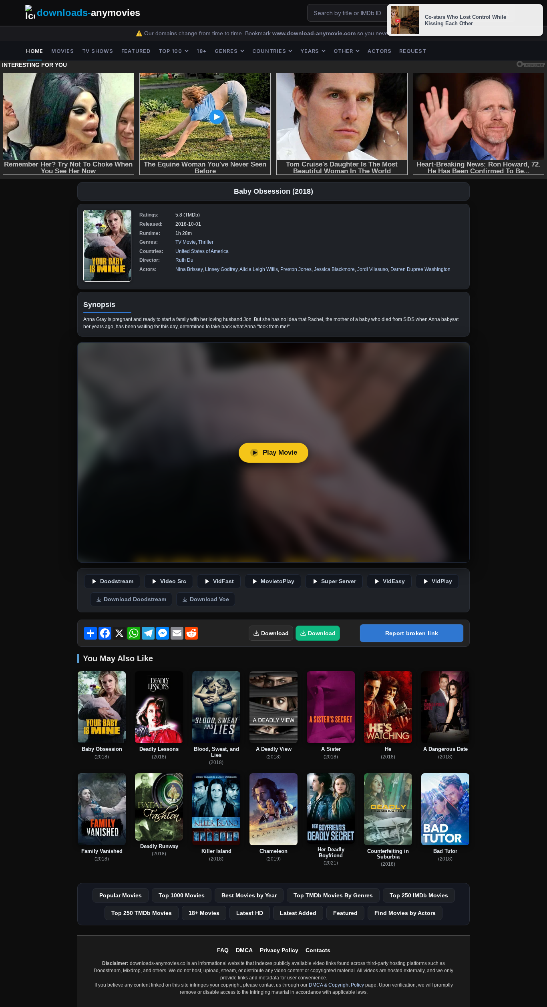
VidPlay (442, 581)
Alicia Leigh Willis (258, 269)
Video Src (173, 581)
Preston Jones (296, 269)
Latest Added (298, 913)
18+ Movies (204, 913)
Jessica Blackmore (334, 269)
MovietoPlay (277, 581)
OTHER (343, 51)
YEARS (309, 51)
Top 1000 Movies (182, 895)
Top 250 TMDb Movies (141, 913)
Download (275, 633)
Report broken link (411, 633)
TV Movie (185, 242)
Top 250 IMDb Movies (419, 895)
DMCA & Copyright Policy (336, 985)
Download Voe (209, 599)
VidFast (223, 581)
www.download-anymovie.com (314, 33)
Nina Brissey (189, 269)
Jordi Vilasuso (372, 269)
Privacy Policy (279, 950)
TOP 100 (170, 51)
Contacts (318, 950)
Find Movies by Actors (405, 913)
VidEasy (394, 581)
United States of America (202, 251)
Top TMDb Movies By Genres (333, 895)
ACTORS (380, 51)
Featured (345, 913)
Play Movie (280, 452)
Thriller (205, 242)
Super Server (338, 581)
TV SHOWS (97, 51)
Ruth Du (184, 260)
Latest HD (249, 913)
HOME (34, 51)
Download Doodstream (135, 599)
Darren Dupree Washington (420, 269)
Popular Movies (120, 895)
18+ (202, 51)
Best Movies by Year (249, 895)
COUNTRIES (269, 51)
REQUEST (412, 51)
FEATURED (136, 51)
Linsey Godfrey (221, 269)
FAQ (223, 950)
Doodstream (116, 581)
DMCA (244, 950)
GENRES (226, 51)
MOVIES (62, 51)
